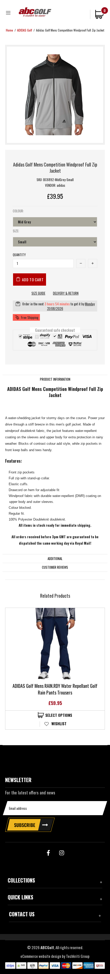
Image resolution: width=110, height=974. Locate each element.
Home (9, 30)
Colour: (18, 211)
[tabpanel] (55, 669)
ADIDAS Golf (24, 30)
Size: (16, 231)
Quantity (19, 255)
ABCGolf (35, 11)
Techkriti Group (78, 956)
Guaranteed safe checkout (55, 330)
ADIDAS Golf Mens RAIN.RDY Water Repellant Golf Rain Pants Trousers (55, 689)
